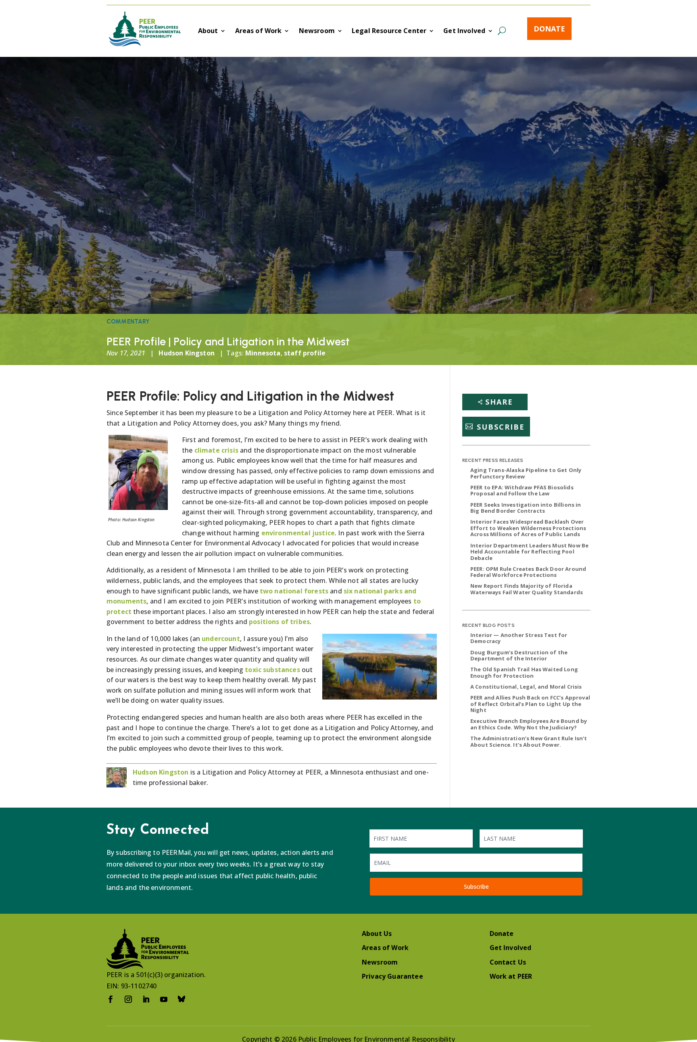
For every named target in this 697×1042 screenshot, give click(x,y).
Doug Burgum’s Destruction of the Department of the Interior (519, 655)
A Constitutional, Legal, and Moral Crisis (526, 686)
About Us (377, 933)
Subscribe (501, 426)
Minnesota (262, 353)
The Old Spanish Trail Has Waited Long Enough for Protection (524, 672)
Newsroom (317, 31)
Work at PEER (511, 976)
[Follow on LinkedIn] (146, 999)
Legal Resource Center (389, 31)
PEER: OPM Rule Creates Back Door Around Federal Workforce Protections (528, 572)
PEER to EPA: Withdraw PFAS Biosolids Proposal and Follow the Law (522, 490)
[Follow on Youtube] (164, 999)
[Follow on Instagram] (128, 999)
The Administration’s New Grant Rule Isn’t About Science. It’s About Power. (528, 741)
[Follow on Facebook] (110, 999)
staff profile (305, 353)
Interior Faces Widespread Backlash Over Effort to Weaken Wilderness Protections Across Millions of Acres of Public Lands (528, 528)
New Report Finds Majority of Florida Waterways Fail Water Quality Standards (526, 589)
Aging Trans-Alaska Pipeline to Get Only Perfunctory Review (525, 473)
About (208, 31)
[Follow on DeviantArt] (181, 999)
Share (499, 402)
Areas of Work (258, 31)
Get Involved (464, 31)
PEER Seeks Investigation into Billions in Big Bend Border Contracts (525, 508)
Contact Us (508, 962)
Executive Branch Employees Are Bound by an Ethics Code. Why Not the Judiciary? (528, 724)
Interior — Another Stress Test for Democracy (518, 638)
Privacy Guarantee (392, 976)
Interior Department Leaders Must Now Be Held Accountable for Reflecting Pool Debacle (529, 552)
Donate (549, 28)
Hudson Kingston (186, 353)
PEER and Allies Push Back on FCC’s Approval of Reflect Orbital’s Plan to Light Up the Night (530, 704)
